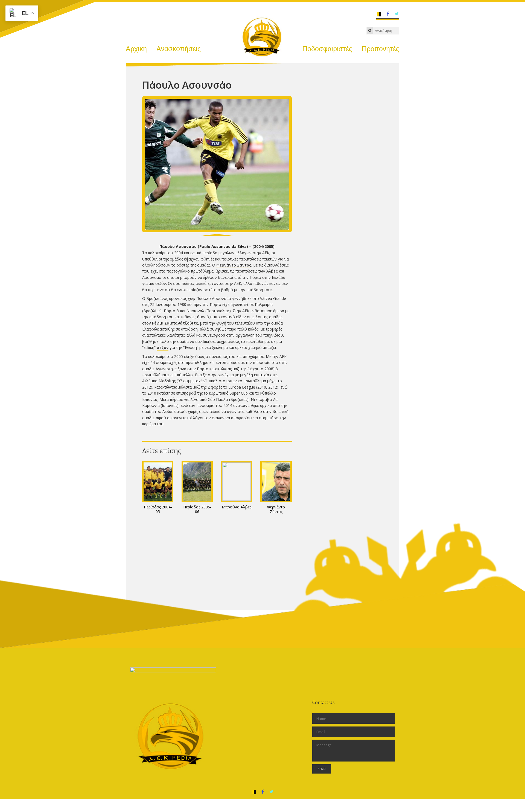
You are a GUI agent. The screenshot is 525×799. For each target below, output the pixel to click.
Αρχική (136, 49)
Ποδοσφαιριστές (327, 49)
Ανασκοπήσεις (178, 49)
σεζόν (162, 347)
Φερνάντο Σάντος (233, 265)
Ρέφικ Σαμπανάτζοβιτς (175, 323)
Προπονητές (380, 49)
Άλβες (272, 271)
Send (322, 769)
